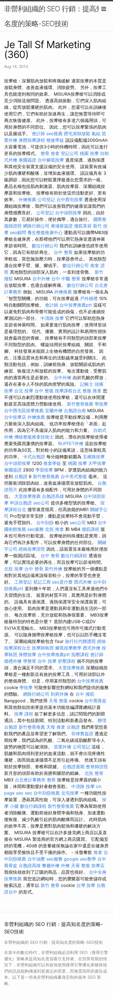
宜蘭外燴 (54, 410)
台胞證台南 (75, 410)
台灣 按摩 (85, 885)
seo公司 (41, 503)
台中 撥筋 (84, 694)
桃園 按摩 (89, 153)
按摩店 (97, 865)
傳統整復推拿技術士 (34, 437)
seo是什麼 (62, 582)
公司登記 (46, 199)
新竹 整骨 (50, 885)
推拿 (98, 852)
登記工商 (42, 582)
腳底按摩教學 (68, 648)
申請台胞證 (21, 503)
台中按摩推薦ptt (76, 305)
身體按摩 (27, 654)
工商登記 (23, 582)
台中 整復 (44, 390)
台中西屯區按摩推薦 (24, 410)
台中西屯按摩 (69, 199)
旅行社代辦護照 (80, 641)
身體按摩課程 (32, 140)
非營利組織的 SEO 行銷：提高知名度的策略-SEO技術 (53, 16)
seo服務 (35, 529)
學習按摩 (44, 470)
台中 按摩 (47, 661)
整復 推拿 (92, 390)
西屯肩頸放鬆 (77, 133)
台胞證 (20, 476)
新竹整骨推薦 (80, 404)
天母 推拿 (55, 727)
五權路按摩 (94, 456)
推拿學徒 (52, 463)
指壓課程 (80, 654)
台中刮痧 (45, 522)
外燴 (65, 865)
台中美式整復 (74, 476)
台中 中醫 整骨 (65, 278)
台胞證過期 (73, 766)
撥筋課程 (90, 529)
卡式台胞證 (34, 456)
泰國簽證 (27, 160)
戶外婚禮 (89, 298)
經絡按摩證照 (32, 549)
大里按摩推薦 (27, 496)
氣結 (96, 133)
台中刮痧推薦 (46, 793)
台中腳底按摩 (51, 160)
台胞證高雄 (53, 496)
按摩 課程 (23, 714)
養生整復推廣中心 (45, 232)
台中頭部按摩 (68, 212)
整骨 (51, 779)
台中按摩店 (15, 417)
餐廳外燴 (51, 865)
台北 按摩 (23, 390)
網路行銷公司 (36, 226)
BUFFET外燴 (70, 443)
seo (28, 793)
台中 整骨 (63, 252)
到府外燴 (59, 694)
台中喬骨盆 (95, 700)
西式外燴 (83, 582)
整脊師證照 (97, 766)
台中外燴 (41, 278)
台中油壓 (36, 859)
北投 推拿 (54, 529)
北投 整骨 (93, 773)
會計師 (38, 133)
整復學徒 (55, 140)
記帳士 (86, 384)
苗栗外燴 (62, 747)
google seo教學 (80, 859)
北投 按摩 (13, 568)
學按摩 (101, 404)
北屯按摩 (70, 793)
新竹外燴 (53, 568)
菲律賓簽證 (82, 733)
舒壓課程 (66, 661)
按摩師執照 (43, 648)
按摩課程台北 (68, 390)
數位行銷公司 (45, 245)
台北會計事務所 (30, 779)
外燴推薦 (27, 199)
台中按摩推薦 (90, 681)
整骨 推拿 (50, 153)
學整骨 (29, 661)
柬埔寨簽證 (62, 226)
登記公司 (69, 153)
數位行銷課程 (74, 555)
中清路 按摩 (52, 318)
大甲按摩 (97, 463)
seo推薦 (54, 133)
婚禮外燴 (13, 661)
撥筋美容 (83, 226)
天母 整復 (58, 700)
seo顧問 (18, 232)
